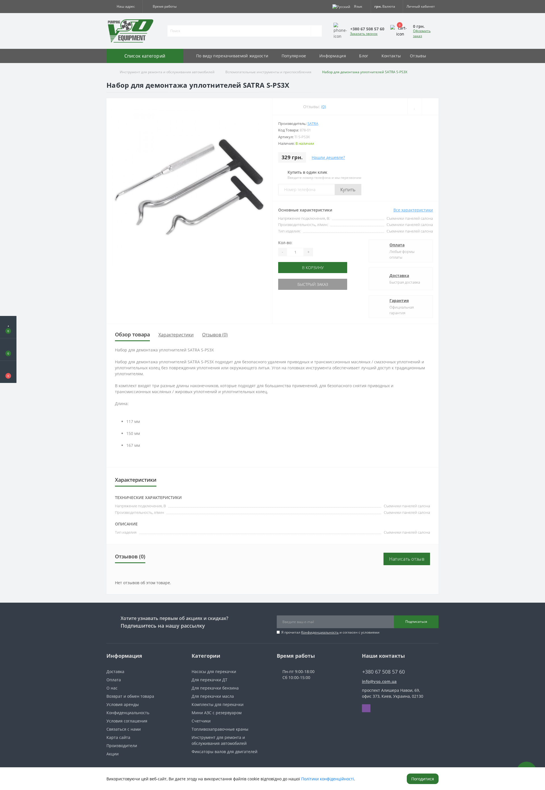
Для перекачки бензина (215, 688)
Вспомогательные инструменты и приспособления (268, 72)
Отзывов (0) (215, 335)
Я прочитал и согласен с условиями (330, 632)
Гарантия (399, 300)
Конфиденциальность (320, 632)
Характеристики (176, 335)
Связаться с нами (123, 729)
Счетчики (201, 721)
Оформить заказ (422, 33)
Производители (121, 745)
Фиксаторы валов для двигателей (224, 751)
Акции (112, 754)
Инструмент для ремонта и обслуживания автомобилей (167, 72)
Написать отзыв (406, 559)
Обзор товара (132, 334)
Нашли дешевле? (328, 157)
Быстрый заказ (296, 284)
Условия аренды (122, 704)
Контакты (391, 55)
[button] (124, 6)
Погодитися (422, 778)
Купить (348, 190)
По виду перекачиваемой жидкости (232, 55)
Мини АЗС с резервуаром (217, 712)
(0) (323, 106)
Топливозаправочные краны (220, 729)
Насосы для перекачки (214, 671)
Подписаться (416, 621)
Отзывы (418, 55)
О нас (112, 688)
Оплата (396, 245)
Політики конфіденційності (327, 778)
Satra (312, 123)
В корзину (296, 267)
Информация (332, 55)
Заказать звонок (364, 33)
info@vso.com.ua (379, 681)
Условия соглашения (126, 721)
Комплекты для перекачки (218, 704)
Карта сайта (118, 737)
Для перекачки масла (213, 696)
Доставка (399, 275)
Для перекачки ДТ (209, 679)
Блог (363, 55)
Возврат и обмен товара (130, 696)
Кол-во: (285, 242)
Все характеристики (413, 210)
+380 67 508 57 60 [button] (383, 672)
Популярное (294, 55)
